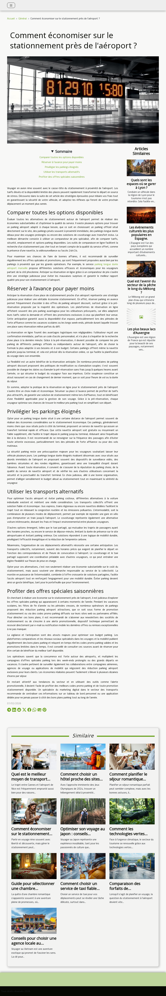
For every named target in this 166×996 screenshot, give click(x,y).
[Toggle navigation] (11, 5)
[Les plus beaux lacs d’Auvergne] (141, 317)
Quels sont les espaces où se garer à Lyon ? (141, 184)
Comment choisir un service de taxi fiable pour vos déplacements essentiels (81, 891)
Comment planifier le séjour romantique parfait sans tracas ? (128, 779)
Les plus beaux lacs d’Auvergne (141, 331)
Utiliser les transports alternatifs (62, 172)
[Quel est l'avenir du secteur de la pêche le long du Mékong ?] (141, 269)
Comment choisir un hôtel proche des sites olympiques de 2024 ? (80, 779)
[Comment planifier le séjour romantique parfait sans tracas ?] (132, 756)
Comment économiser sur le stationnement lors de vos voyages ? (31, 833)
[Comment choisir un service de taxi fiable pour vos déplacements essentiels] (83, 866)
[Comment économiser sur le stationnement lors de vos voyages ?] (34, 811)
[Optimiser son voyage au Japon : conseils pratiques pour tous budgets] (83, 811)
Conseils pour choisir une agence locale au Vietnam (33, 943)
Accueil (11, 18)
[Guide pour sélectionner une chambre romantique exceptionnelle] (34, 866)
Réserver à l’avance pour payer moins (62, 162)
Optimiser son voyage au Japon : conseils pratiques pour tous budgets (82, 836)
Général (22, 18)
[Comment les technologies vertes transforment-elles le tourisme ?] (132, 811)
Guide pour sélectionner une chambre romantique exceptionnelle (33, 891)
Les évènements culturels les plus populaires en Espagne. (141, 233)
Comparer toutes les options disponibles (62, 157)
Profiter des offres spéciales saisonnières (62, 177)
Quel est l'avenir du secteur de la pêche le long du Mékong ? (141, 287)
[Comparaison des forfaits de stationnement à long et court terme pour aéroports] (132, 866)
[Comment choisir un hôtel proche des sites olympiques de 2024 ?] (83, 756)
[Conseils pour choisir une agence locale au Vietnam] (34, 920)
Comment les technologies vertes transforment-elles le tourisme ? (128, 836)
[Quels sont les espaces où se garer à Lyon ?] (141, 168)
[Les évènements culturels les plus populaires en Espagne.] (141, 215)
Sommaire (63, 151)
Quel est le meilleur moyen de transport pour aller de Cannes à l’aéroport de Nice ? (31, 781)
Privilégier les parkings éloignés (61, 167)
